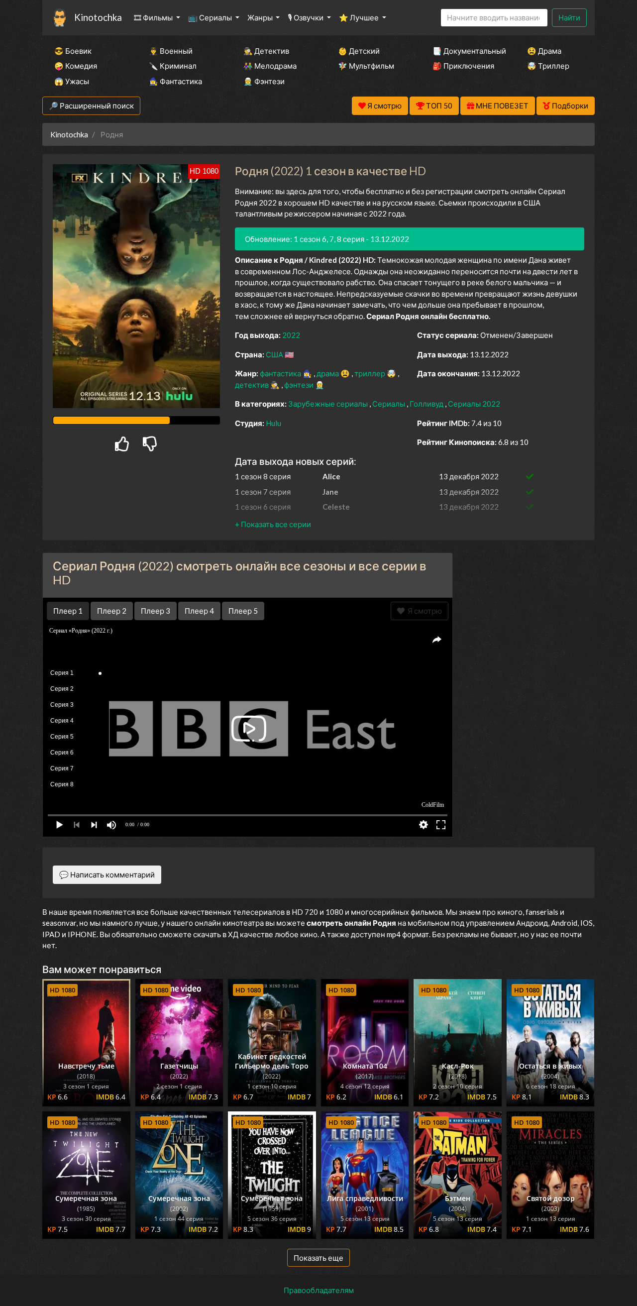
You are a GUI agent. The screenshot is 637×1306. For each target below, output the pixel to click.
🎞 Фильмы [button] (154, 17)
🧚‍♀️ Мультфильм (366, 65)
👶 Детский (359, 50)
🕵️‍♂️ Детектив (266, 50)
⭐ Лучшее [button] (359, 17)
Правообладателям (319, 1290)
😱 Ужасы (71, 81)
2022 (291, 334)
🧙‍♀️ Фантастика (175, 81)
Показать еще (318, 1257)
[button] (273, 524)
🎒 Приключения (463, 65)
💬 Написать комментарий (107, 874)
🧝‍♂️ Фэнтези (264, 81)
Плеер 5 (243, 610)
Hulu (273, 423)
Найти (569, 17)
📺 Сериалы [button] (210, 17)
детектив (252, 384)
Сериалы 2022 (474, 403)
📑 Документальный (466, 50)
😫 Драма (544, 50)
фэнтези (299, 384)
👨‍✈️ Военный (171, 50)
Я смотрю (423, 610)
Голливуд (427, 403)
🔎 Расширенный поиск (91, 105)
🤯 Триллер (548, 65)
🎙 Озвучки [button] (306, 17)
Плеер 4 (199, 610)
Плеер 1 (68, 610)
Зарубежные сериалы (328, 403)
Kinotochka (98, 17)
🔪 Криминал (173, 65)
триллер (370, 373)
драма (328, 373)
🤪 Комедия (75, 65)
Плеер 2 (111, 610)
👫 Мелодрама (270, 65)
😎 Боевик (73, 50)
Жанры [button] (260, 17)
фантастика (281, 373)
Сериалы (389, 403)
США (275, 354)
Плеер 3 (155, 610)
